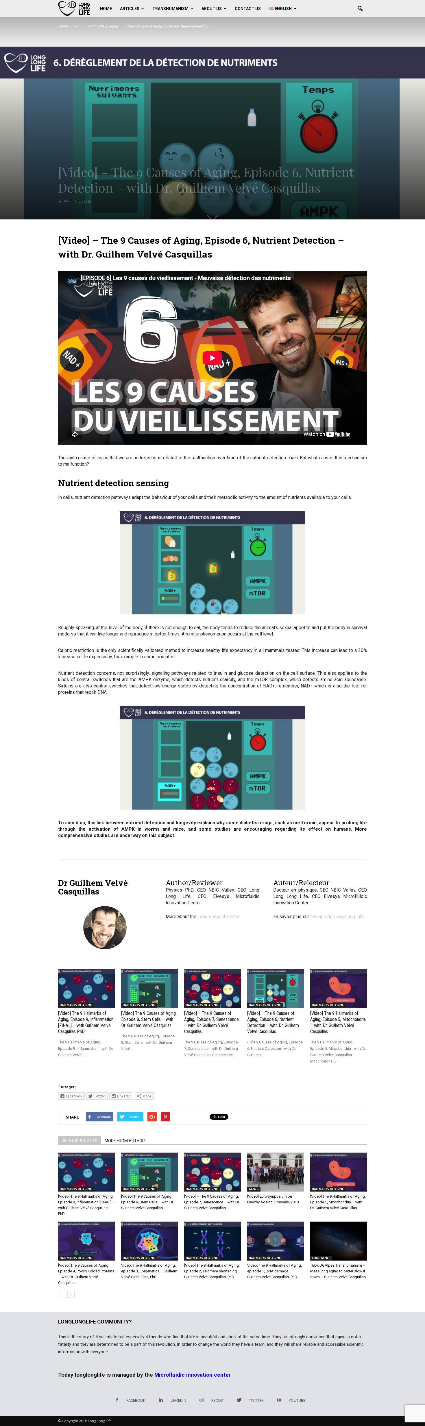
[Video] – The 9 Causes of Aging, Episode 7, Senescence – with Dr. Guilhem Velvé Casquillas (212, 1202)
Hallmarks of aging (76, 1005)
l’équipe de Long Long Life (337, 916)
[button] (360, 9)
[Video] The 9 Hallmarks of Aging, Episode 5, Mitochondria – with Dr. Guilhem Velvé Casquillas (338, 1202)
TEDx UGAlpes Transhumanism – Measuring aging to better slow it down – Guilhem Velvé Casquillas (338, 1271)
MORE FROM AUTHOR (125, 1140)
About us (212, 8)
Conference (321, 1258)
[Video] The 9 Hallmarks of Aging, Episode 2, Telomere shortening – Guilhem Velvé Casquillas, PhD (212, 1271)
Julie (66, 201)
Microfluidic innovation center (192, 1374)
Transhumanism (170, 8)
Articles (129, 8)
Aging (254, 1189)
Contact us (248, 8)
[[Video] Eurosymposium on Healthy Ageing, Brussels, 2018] (275, 1172)
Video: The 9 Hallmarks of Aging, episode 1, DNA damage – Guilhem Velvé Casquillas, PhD (274, 1271)
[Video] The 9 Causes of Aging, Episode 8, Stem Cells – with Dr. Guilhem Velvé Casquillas (149, 1019)
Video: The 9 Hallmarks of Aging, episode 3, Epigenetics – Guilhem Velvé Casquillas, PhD (149, 1271)
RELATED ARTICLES (80, 1140)
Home (106, 8)
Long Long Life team (218, 916)
